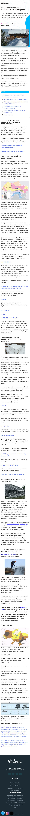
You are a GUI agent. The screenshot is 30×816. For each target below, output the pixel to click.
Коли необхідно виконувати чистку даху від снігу (14, 111)
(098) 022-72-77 (15, 782)
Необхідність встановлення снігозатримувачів (12, 107)
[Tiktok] (11, 813)
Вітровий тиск (8, 115)
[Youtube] (13, 774)
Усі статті (9, 23)
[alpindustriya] (6, 3)
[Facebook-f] (9, 774)
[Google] (17, 774)
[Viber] (20, 774)
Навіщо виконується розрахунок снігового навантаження (14, 96)
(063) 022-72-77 (15, 784)
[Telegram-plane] (3, 813)
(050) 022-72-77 (15, 785)
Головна (3, 23)
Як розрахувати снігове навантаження (15, 99)
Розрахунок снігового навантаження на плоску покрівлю (16, 102)
